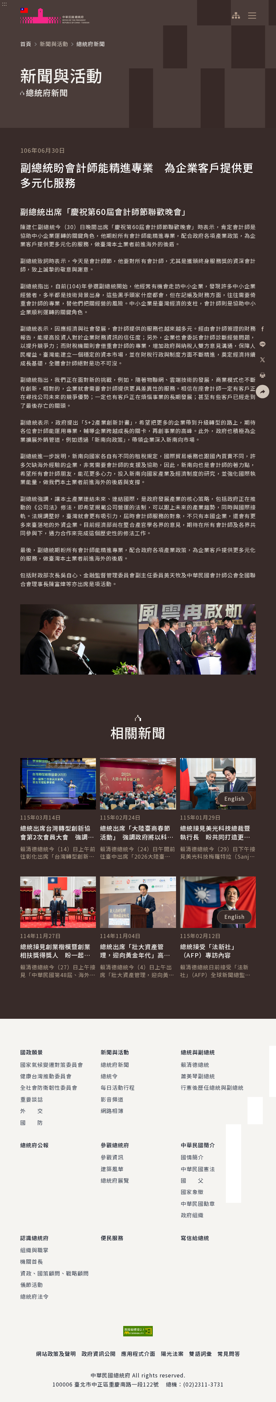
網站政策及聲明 (56, 1354)
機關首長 (31, 1261)
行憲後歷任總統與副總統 (212, 1087)
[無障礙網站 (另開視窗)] (138, 1331)
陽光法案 (172, 1354)
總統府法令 (34, 1296)
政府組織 (192, 1215)
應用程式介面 (138, 1354)
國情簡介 (192, 1157)
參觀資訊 (112, 1157)
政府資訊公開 (98, 1354)
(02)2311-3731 (203, 1384)
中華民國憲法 (198, 1169)
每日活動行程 (118, 1087)
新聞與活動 (54, 44)
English (234, 798)
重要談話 (31, 1099)
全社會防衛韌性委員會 (48, 1087)
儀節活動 (31, 1285)
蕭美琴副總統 (198, 1076)
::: (4, 3)
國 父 (192, 1180)
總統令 (109, 1076)
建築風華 (112, 1169)
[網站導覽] (235, 15)
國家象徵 (192, 1192)
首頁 (26, 44)
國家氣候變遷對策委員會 (51, 1065)
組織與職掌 (34, 1250)
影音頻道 (112, 1099)
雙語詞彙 (200, 1354)
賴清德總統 (195, 1065)
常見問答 (228, 1354)
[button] (262, 391)
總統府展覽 (115, 1180)
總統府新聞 (115, 1065)
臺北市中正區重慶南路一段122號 (116, 1384)
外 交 (31, 1111)
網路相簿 (112, 1111)
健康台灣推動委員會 (46, 1076)
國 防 (31, 1122)
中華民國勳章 (198, 1203)
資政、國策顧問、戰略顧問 (54, 1273)
